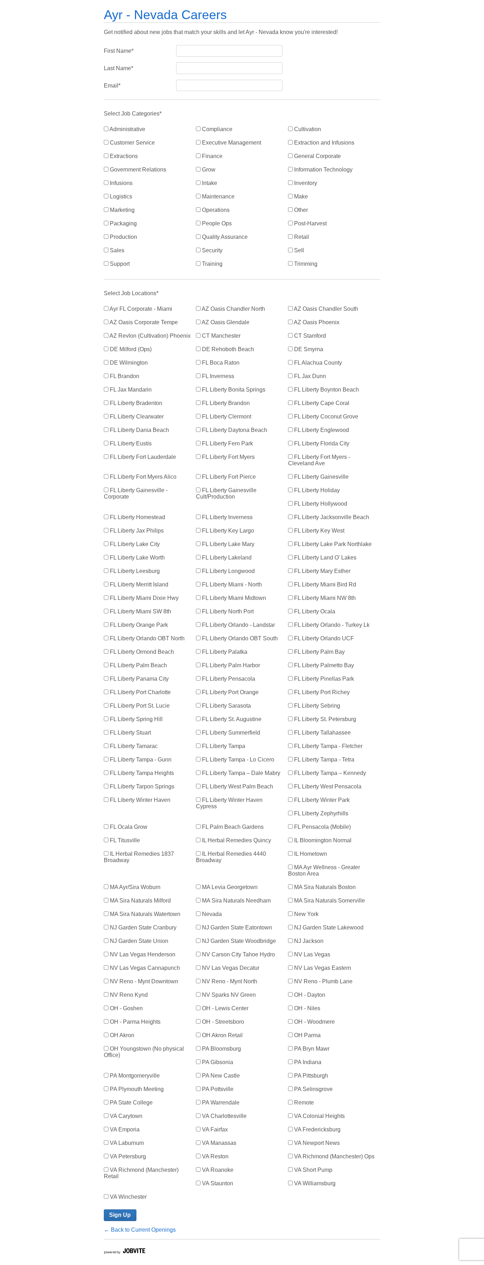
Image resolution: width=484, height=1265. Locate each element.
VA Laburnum (126, 1143)
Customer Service (131, 143)
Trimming (305, 264)
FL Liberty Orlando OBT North (146, 638)
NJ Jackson (308, 941)
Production (122, 237)
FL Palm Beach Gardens (232, 827)
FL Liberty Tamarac (133, 746)
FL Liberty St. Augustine (231, 719)
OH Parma (307, 1035)
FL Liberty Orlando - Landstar (238, 625)
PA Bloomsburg (221, 1049)
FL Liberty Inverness (227, 517)
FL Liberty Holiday (316, 490)
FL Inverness (217, 376)
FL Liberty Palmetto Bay (323, 665)
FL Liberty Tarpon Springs (141, 786)
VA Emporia (124, 1129)
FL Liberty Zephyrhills (320, 813)
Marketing (121, 210)
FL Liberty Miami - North (231, 584)
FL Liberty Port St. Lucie (139, 706)
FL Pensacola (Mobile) (322, 827)
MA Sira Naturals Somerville (329, 901)
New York (306, 914)
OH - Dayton (309, 995)
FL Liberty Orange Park (138, 625)
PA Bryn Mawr (311, 1049)
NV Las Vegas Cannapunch (144, 968)
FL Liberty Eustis (130, 443)
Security (212, 250)
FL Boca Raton (220, 363)
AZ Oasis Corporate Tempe (143, 322)
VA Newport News (316, 1143)
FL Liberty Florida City (321, 443)
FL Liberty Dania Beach (138, 430)
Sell (298, 250)
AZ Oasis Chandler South (325, 309)
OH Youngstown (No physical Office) (144, 1052)
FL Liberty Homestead (136, 517)
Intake (209, 183)
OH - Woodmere (314, 1022)
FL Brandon (123, 376)
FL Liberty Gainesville (321, 477)
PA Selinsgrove (313, 1089)
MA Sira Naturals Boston (324, 887)
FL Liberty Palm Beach (137, 665)
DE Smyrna (308, 349)
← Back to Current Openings (140, 1230)
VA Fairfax (214, 1129)
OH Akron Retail (222, 1035)
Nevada (211, 914)
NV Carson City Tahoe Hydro (238, 954)
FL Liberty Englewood (321, 430)
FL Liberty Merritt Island (138, 584)
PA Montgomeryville (134, 1076)
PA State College (130, 1103)
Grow (208, 170)
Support (119, 264)
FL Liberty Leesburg (134, 571)
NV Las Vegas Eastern (322, 968)
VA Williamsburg (314, 1183)
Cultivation (307, 129)
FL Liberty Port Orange (230, 692)
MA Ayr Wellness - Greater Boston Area (324, 870)
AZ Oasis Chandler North (233, 309)
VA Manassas (218, 1143)
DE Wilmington (128, 363)
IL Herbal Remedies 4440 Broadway (231, 857)
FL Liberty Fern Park (227, 443)
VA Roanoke (217, 1170)
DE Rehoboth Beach (227, 349)
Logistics (120, 196)
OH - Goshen (125, 1008)
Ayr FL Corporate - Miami (140, 309)
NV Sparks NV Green (228, 995)
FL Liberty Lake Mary (227, 544)
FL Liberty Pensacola (228, 679)
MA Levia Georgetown (229, 887)
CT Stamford (309, 336)
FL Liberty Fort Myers (228, 457)
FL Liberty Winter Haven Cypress (229, 803)
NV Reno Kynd (128, 995)
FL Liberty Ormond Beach (141, 652)
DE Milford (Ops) (130, 349)
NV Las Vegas (311, 954)
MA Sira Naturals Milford (139, 901)
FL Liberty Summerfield (230, 733)
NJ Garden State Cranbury (142, 927)
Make (300, 196)
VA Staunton (217, 1183)
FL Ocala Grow (127, 827)
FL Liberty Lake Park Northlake (332, 544)
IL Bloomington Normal (322, 840)
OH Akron (121, 1035)
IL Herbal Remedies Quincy (236, 840)
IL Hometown (310, 854)
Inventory (305, 183)
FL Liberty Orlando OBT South (239, 638)
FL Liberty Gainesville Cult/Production (226, 493)
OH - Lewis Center (224, 1008)
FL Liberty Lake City (134, 544)
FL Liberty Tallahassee (322, 733)
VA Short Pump (312, 1170)
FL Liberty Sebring (316, 706)
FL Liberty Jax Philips (136, 531)
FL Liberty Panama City (138, 679)
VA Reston (215, 1156)
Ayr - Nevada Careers (165, 14)
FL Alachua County (317, 363)
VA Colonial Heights (319, 1116)
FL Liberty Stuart (129, 733)
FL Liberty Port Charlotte (139, 692)
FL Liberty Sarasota (226, 706)
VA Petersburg (127, 1156)
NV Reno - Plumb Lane (323, 981)
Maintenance (218, 196)
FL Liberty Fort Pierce (228, 477)
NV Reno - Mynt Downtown (143, 981)
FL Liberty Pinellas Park (323, 679)
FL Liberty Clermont (226, 417)
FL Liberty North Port (227, 611)
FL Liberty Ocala (314, 611)
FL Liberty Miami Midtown (233, 598)
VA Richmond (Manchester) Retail (141, 1173)
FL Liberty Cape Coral (321, 403)
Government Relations (137, 170)
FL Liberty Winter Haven (139, 800)
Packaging (122, 223)
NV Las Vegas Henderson (141, 954)
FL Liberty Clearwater (136, 417)
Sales (116, 250)
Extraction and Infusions (323, 143)
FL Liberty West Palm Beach (237, 786)
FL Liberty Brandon (225, 403)
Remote (303, 1103)
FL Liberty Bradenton (135, 403)
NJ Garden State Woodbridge (238, 941)
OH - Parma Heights (134, 1022)
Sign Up (120, 1215)
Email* (112, 86)
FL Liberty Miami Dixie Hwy (143, 598)
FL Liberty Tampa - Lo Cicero (237, 760)
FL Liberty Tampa (223, 746)
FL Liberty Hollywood (320, 504)
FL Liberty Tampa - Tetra (323, 760)
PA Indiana (307, 1062)
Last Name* (118, 68)
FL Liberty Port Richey (321, 692)
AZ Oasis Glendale (225, 322)
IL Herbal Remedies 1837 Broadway (139, 857)
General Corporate (317, 156)
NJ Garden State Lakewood (328, 927)
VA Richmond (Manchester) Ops (334, 1156)
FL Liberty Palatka (224, 652)
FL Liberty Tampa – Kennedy (329, 773)
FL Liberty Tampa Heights (141, 773)
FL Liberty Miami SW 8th (139, 611)
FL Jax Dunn (309, 376)
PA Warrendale (220, 1103)
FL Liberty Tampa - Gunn (139, 760)
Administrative (126, 129)
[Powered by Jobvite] (124, 1252)
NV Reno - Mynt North (229, 981)
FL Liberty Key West (318, 531)
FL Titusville (124, 840)
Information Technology (323, 170)
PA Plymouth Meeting (136, 1089)
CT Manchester (221, 336)
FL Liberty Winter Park (321, 800)
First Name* (119, 51)
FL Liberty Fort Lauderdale (142, 457)
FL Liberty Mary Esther (321, 571)
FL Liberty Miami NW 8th (324, 598)
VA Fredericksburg (317, 1129)
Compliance (216, 129)
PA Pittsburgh (310, 1076)
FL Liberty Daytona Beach (234, 430)
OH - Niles (306, 1008)
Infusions (120, 183)
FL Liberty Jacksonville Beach (331, 517)
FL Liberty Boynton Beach (326, 390)
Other (300, 210)
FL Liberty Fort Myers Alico (142, 477)
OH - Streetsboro (222, 1022)
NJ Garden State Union (138, 941)
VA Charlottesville (224, 1116)
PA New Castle (220, 1076)
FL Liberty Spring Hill (135, 719)
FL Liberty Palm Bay (319, 652)
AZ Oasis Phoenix (316, 322)
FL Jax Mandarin (130, 390)
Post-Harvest (310, 223)
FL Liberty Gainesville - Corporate (136, 493)
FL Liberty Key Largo (227, 531)
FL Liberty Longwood (228, 571)
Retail (301, 237)
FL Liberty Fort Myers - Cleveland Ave (319, 460)
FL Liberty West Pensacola (327, 786)
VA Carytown (125, 1116)
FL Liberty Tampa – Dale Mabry (240, 773)
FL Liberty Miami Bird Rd (324, 584)
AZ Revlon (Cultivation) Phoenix (149, 336)
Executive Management (231, 143)
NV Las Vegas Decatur (230, 968)
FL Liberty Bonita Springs (233, 390)
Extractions (123, 156)
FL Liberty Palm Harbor (230, 665)
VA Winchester (127, 1197)
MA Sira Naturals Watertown (144, 914)
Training (212, 264)
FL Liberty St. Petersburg (324, 719)
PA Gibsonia (217, 1062)
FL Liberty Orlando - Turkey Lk (331, 625)
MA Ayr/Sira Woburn (134, 887)
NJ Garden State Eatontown (236, 927)
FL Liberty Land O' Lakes (324, 558)
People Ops (216, 223)
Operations (215, 210)
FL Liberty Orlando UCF (323, 638)
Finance (212, 156)
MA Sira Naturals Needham (236, 901)
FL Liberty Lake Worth (136, 558)
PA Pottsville (217, 1089)
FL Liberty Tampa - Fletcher (327, 746)
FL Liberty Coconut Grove (325, 417)
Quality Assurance (224, 237)
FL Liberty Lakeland (226, 558)
